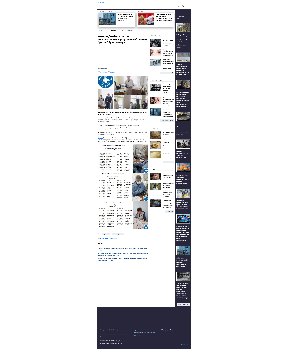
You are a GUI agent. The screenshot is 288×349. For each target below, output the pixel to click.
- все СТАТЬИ (170, 211)
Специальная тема (106, 12)
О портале (136, 330)
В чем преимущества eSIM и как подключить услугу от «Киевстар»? (168, 101)
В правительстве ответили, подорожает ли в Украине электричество (182, 179)
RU (179, 6)
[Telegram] (111, 72)
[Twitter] (104, 72)
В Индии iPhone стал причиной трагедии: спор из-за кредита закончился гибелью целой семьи (183, 41)
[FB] (99, 72)
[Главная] (101, 2)
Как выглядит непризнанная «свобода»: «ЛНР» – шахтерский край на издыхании (168, 203)
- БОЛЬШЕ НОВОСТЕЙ (183, 304)
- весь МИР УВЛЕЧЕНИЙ (167, 73)
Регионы (113, 31)
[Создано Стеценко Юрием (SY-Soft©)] (185, 344)
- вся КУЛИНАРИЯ (169, 162)
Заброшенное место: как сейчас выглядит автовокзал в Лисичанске (182, 262)
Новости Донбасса (118, 234)
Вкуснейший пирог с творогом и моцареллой (168, 134)
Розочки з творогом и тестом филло (168, 143)
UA (183, 6)
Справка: (100, 138)
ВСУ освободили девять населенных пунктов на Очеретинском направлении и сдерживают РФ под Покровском (123, 254)
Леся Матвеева (102, 68)
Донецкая (106, 234)
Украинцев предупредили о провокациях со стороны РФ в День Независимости (183, 205)
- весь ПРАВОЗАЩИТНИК (167, 120)
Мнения (140, 12)
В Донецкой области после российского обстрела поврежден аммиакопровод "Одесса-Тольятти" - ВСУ (122, 259)
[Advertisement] (123, 54)
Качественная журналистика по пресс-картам (168, 175)
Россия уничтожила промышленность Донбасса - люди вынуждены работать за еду (122, 249)
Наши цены (136, 335)
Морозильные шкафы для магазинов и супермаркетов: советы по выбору (168, 112)
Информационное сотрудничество (144, 332)
